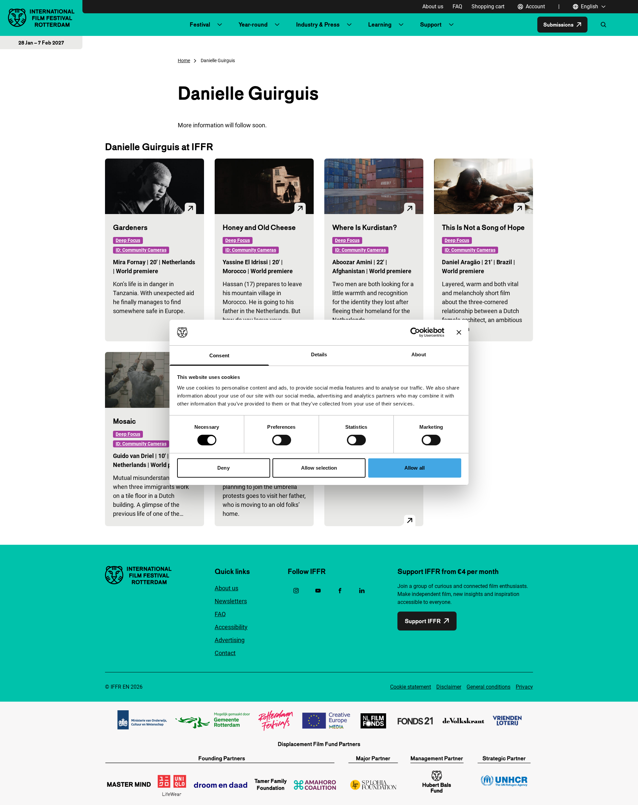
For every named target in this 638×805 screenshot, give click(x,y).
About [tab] (418, 354)
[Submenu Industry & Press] (349, 25)
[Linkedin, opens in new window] (362, 590)
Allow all (414, 468)
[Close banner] (459, 332)
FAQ (457, 6)
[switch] (281, 440)
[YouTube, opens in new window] (318, 590)
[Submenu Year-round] (277, 25)
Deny (223, 468)
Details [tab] (319, 354)
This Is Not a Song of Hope (483, 227)
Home (184, 60)
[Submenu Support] (451, 25)
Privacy (524, 687)
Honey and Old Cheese (259, 227)
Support (431, 24)
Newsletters (231, 601)
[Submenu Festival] (219, 25)
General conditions (488, 687)
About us (432, 6)
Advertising (230, 639)
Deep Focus (128, 240)
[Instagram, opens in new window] (296, 590)
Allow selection (319, 468)
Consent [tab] (219, 355)
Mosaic (124, 421)
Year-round (253, 24)
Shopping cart (488, 6)
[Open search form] (603, 25)
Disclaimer (448, 687)
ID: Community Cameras (141, 250)
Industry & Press (318, 24)
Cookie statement (410, 687)
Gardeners (130, 227)
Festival (200, 24)
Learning (379, 24)
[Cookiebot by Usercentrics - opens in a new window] (415, 332)
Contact (225, 652)
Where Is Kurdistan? (364, 227)
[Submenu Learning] (401, 25)
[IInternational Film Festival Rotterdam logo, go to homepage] (41, 18)
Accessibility (231, 627)
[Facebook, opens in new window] (340, 590)
